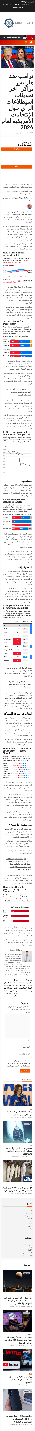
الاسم (27, 1040)
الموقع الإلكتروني (24, 1054)
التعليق (27, 1012)
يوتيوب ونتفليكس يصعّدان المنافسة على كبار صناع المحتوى (20, 1379)
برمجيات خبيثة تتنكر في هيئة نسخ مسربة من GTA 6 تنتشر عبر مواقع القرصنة (18, 1340)
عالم (33, 70)
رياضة (30, 1226)
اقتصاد (30, 1218)
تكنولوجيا (30, 1334)
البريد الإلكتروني (24, 1047)
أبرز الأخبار (28, 1213)
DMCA (17, 4)
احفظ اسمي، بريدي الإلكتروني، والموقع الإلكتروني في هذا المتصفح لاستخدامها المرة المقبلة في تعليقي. (18, 1063)
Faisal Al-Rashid (14, 1306)
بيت (31, 1210)
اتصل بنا (22, 4)
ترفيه (30, 1229)
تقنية (30, 1223)
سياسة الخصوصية (18, 7)
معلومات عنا (29, 4)
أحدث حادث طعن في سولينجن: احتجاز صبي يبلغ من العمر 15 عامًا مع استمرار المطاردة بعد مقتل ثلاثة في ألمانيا (11, 988)
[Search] (3, 42)
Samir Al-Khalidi (27, 133)
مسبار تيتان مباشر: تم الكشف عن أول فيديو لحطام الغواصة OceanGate (19, 1151)
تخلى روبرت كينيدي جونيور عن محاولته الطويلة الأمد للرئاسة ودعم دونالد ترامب (25, 985)
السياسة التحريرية (8, 4)
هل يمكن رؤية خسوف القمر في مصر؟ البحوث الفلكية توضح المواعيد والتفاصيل (18, 1300)
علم (31, 1221)
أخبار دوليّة (28, 1216)
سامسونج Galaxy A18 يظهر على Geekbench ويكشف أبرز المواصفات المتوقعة (18, 1419)
